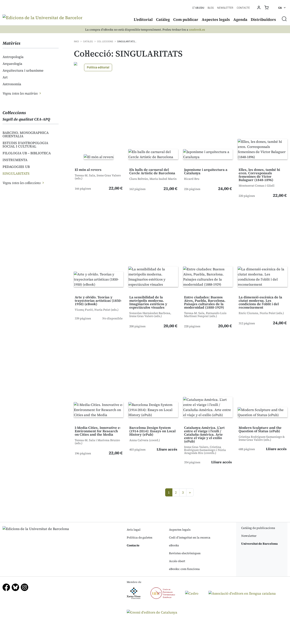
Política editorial (98, 67)
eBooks (174, 545)
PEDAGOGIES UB (16, 166)
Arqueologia (12, 63)
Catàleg (163, 19)
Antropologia (13, 56)
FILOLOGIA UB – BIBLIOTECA (27, 153)
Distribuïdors (263, 19)
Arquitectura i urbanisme (23, 70)
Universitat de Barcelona (259, 543)
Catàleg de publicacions (258, 528)
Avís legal (134, 529)
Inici (76, 41)
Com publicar (185, 19)
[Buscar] (284, 19)
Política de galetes (139, 537)
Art (5, 77)
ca (280, 7)
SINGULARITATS (16, 173)
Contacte (243, 7)
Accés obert (177, 561)
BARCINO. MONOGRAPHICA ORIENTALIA (26, 134)
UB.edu (199, 7)
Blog (211, 7)
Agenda (240, 19)
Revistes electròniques (185, 553)
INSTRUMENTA (15, 160)
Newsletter (225, 7)
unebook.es (197, 29)
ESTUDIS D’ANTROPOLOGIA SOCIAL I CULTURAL (25, 144)
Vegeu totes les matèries (20, 93)
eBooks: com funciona (184, 569)
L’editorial (143, 19)
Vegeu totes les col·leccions (22, 182)
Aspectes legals (216, 19)
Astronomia (12, 84)
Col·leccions (105, 41)
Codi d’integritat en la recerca (189, 537)
